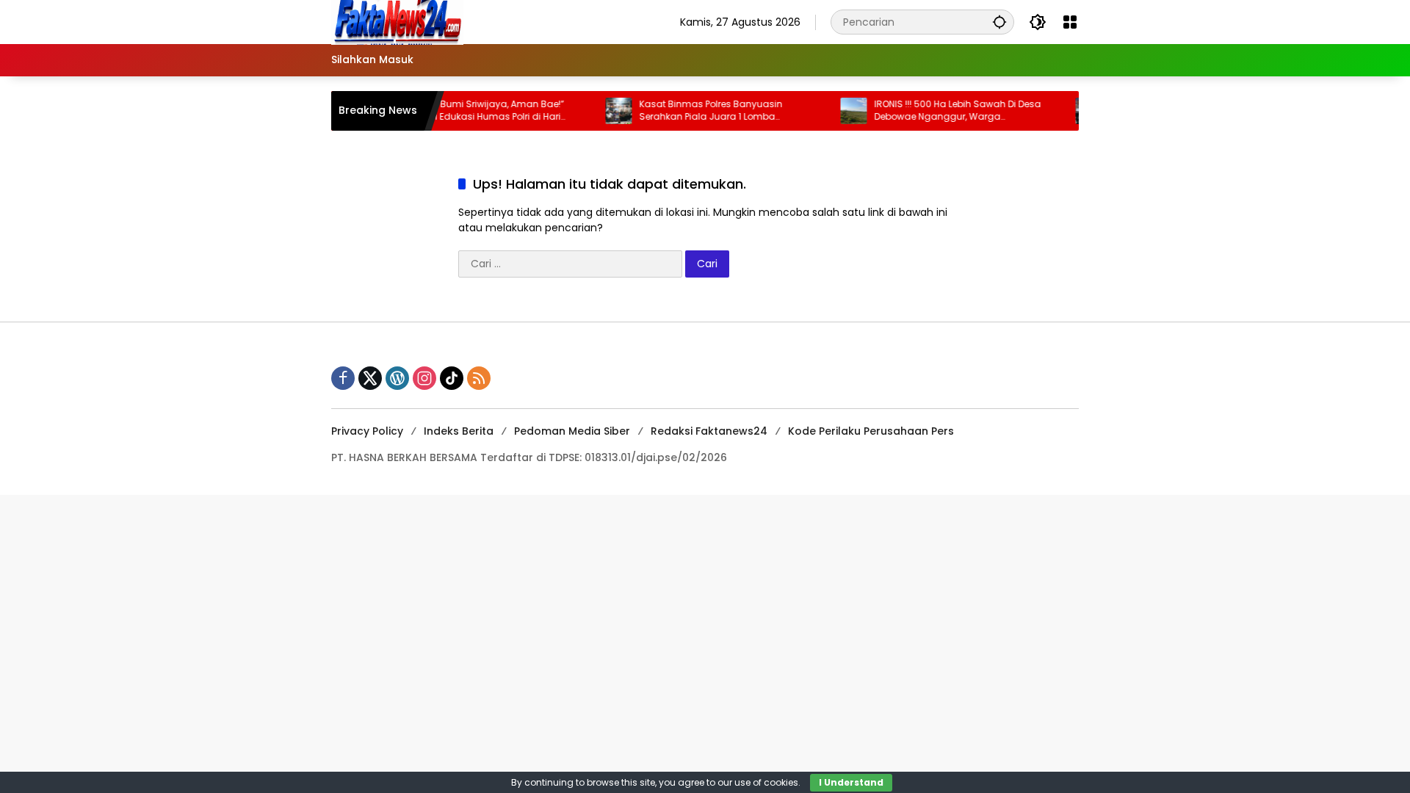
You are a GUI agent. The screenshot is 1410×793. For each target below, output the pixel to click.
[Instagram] (424, 378)
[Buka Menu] (1070, 22)
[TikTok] (451, 378)
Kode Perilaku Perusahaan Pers (871, 431)
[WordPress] (397, 378)
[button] (999, 22)
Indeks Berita (459, 431)
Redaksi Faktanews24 (709, 431)
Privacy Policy (367, 431)
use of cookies (766, 782)
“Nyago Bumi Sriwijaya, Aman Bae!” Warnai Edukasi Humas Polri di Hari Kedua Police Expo (468, 110)
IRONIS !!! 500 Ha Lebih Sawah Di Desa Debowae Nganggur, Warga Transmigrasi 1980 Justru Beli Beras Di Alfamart (942, 110)
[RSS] (479, 378)
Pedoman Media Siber (572, 431)
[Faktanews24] (397, 21)
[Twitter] (370, 378)
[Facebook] (343, 378)
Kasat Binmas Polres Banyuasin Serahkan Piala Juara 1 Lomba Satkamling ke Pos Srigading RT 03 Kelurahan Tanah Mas (701, 110)
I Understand (851, 782)
